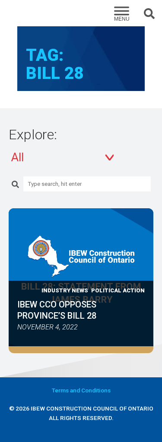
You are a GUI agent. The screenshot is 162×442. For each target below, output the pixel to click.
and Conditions (81, 390)
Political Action (118, 290)
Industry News (64, 290)
